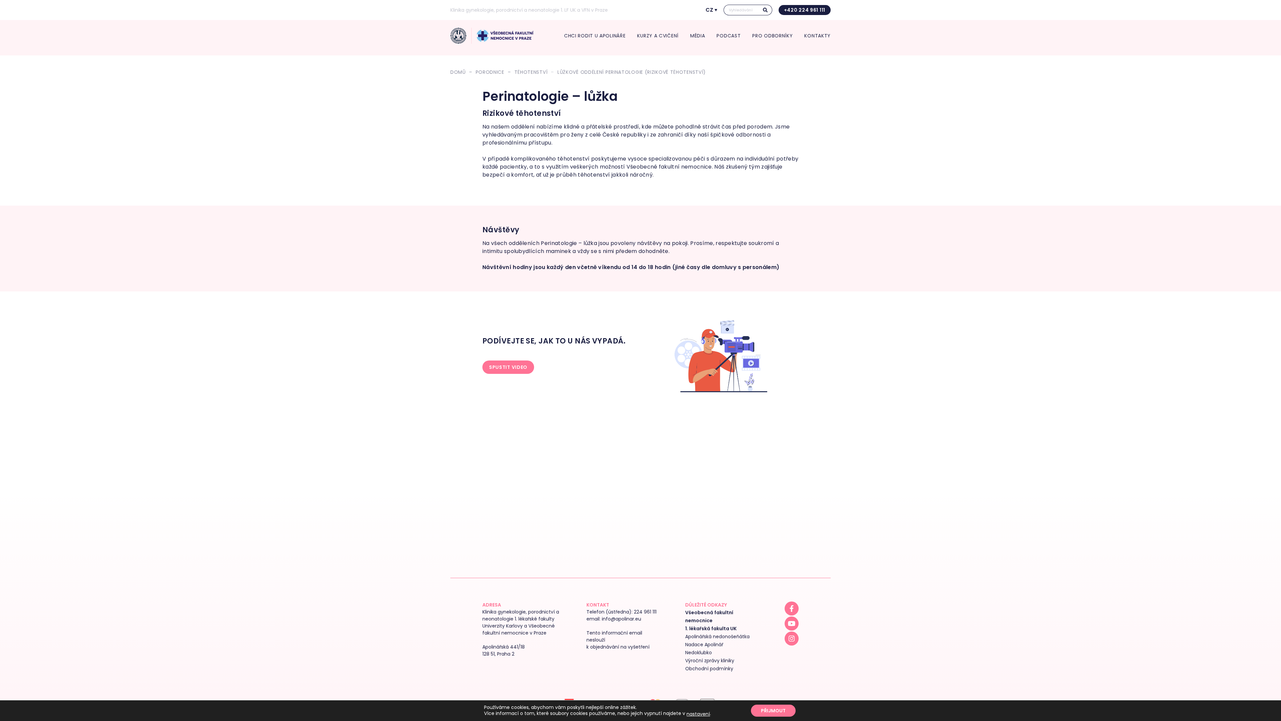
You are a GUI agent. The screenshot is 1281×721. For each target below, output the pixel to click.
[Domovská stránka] (458, 36)
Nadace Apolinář (704, 644)
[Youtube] (792, 624)
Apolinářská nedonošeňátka (717, 636)
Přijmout (773, 710)
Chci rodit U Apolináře (594, 35)
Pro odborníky (772, 35)
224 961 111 (645, 612)
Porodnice (490, 72)
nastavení (698, 714)
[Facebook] (792, 609)
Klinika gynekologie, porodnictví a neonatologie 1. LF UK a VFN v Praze (529, 10)
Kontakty (817, 35)
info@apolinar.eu (621, 619)
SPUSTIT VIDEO (508, 367)
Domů (458, 72)
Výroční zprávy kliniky (709, 660)
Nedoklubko (698, 652)
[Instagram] (792, 639)
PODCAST (729, 35)
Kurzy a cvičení (658, 35)
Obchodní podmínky (709, 668)
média (697, 35)
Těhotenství (531, 72)
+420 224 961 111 (804, 10)
